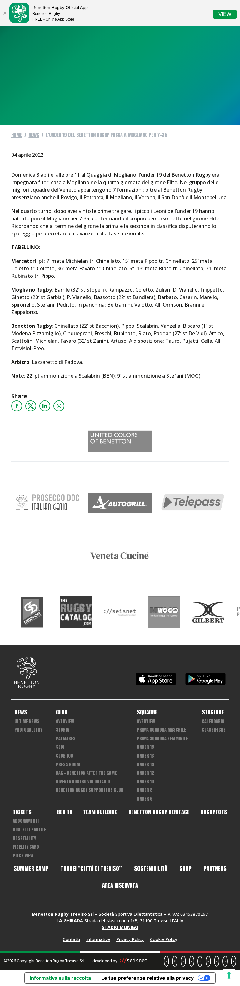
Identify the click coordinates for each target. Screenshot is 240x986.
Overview (65, 721)
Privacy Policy (130, 939)
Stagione (213, 712)
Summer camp (31, 869)
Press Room (68, 764)
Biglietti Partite (29, 829)
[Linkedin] (44, 405)
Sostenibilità (150, 869)
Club (62, 712)
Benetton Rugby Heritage (159, 812)
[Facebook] (16, 405)
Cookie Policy (163, 939)
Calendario (213, 721)
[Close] (5, 13)
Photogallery (28, 730)
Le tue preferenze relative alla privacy (147, 978)
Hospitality (24, 838)
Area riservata (120, 885)
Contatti (71, 939)
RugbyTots (214, 812)
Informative (98, 939)
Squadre (147, 712)
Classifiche (214, 730)
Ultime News (26, 721)
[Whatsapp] (58, 405)
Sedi (60, 747)
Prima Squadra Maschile (161, 730)
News (33, 135)
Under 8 (144, 790)
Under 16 (145, 755)
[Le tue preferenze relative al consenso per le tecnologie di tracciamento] (229, 975)
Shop (185, 869)
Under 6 (144, 799)
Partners (215, 869)
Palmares (66, 738)
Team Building (100, 812)
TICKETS (22, 812)
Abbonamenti (26, 821)
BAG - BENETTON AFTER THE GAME (86, 773)
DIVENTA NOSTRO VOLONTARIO (83, 781)
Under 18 (145, 747)
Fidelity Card (26, 847)
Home (16, 135)
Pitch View (23, 855)
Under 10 (145, 781)
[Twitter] (30, 405)
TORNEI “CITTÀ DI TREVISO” (91, 869)
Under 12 (145, 773)
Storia (62, 730)
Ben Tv (64, 812)
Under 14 (145, 764)
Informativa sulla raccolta (60, 978)
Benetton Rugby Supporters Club (89, 790)
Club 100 (64, 755)
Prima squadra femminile (162, 738)
